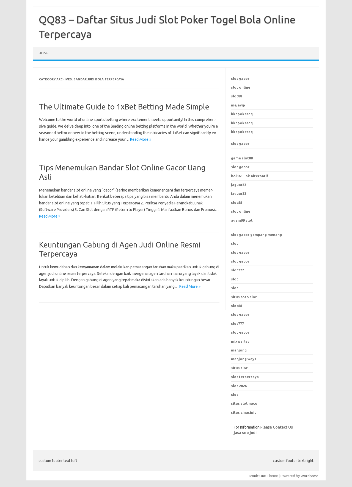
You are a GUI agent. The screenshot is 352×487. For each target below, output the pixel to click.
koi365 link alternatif (249, 176)
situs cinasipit (243, 412)
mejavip (238, 105)
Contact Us (283, 427)
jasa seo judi (245, 432)
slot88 (236, 96)
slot (234, 243)
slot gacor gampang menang (256, 235)
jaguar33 (238, 185)
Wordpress (309, 476)
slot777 (237, 270)
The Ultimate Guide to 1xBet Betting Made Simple (124, 106)
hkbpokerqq (242, 114)
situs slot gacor (245, 403)
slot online (240, 87)
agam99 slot (242, 220)
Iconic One (257, 476)
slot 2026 (239, 386)
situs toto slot (244, 297)
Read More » (140, 139)
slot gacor (240, 78)
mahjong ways (243, 359)
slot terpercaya (245, 377)
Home (44, 53)
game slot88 (242, 158)
